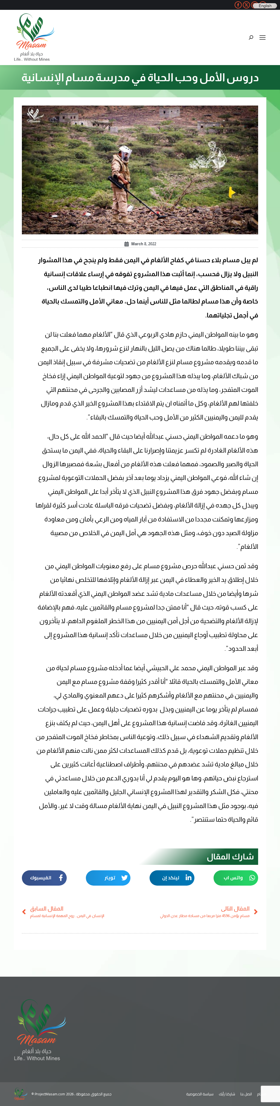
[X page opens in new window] (246, 4)
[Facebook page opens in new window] (238, 4)
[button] (236, 878)
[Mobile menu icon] (262, 37)
